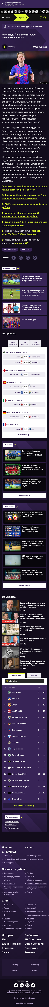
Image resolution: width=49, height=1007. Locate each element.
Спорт (6, 900)
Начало (11, 26)
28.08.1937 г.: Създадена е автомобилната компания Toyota (31, 651)
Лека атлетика (10, 912)
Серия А (14, 400)
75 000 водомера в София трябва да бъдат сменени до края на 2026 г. (32, 628)
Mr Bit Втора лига (34, 856)
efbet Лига (16, 352)
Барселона (26, 249)
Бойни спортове (11, 922)
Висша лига (15, 370)
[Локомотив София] (47, 11)
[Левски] (5, 11)
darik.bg (23, 622)
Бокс (6, 915)
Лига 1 (14, 425)
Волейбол (8, 905)
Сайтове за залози (12, 822)
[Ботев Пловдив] (19, 11)
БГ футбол (9, 851)
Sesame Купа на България (15, 859)
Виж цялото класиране (23, 805)
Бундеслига (17, 412)
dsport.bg (11, 47)
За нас (6, 952)
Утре (35, 344)
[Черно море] (33, 11)
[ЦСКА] (9, 11)
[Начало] (5, 26)
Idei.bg (14, 970)
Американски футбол (13, 929)
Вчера (13, 344)
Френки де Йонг (10, 249)
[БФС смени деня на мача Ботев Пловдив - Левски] (24, 560)
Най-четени (9, 507)
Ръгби (29, 929)
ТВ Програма (33, 939)
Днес (24, 344)
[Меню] (3, 17)
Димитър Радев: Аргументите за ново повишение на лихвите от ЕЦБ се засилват (33, 605)
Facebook (35, 231)
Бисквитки (31, 948)
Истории (7, 935)
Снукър (7, 925)
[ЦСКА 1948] (12, 11)
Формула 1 (31, 908)
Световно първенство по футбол (15, 888)
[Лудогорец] (2, 11)
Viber (4, 234)
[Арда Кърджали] (16, 11)
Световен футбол (24, 26)
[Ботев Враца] (37, 11)
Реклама (30, 952)
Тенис (6, 908)
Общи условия (34, 943)
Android (18, 243)
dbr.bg (22, 610)
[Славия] (29, 11)
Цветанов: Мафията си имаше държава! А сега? (32, 639)
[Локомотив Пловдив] (43, 11)
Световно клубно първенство (11, 893)
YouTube (12, 234)
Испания (38, 26)
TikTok (21, 234)
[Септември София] (23, 12)
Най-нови (8, 445)
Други (29, 892)
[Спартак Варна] (26, 11)
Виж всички (22, 435)
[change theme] (44, 17)
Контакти (8, 948)
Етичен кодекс (11, 943)
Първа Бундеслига (12, 877)
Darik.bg (15, 965)
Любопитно (32, 935)
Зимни (7, 918)
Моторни (30, 918)
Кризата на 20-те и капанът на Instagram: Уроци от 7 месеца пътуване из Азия (32, 663)
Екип (5, 939)
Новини (7, 847)
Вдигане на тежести (35, 912)
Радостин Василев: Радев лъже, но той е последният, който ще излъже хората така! (32, 617)
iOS (26, 243)
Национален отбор (35, 859)
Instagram (32, 234)
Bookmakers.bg (10, 825)
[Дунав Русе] (40, 11)
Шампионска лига (34, 880)
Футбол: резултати (12, 828)
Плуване (30, 922)
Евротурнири (10, 863)
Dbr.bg (34, 970)
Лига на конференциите (37, 883)
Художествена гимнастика (38, 915)
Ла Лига (14, 383)
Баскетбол (31, 905)
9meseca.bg (34, 965)
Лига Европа (9, 883)
